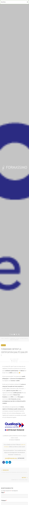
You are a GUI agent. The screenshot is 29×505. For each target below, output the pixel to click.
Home (2, 338)
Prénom (3, 500)
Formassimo (15, 360)
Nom (3, 492)
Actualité (7, 338)
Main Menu (3, 2)
